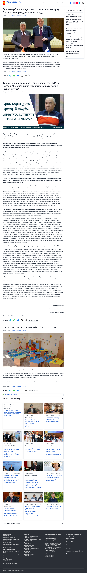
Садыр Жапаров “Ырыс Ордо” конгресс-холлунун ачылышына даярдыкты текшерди (12, 413)
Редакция (64, 2)
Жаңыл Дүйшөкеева (16, 15)
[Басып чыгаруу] (26, 75)
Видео (58, 2)
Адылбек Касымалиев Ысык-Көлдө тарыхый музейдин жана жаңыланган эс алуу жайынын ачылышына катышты (11, 452)
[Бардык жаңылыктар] (62, 524)
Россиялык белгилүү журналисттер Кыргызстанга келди (52, 419)
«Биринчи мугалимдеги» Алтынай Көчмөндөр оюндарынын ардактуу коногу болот (54, 478)
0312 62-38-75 (11, 537)
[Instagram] (73, 3)
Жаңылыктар (46, 2)
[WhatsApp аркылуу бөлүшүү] (14, 75)
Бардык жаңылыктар (11, 524)
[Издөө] (83, 3)
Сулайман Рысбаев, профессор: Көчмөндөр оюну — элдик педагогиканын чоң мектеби (32, 423)
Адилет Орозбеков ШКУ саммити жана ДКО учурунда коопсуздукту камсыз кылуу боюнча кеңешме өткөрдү (11, 479)
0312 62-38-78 (8, 547)
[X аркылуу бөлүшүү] (22, 75)
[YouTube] (76, 3)
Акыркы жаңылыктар (11, 399)
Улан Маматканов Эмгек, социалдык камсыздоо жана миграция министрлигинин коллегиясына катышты (53, 451)
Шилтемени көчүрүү (33, 75)
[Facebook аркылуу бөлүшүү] (18, 75)
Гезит (53, 2)
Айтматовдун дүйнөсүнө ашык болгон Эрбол (53, 507)
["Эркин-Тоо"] (13, 3)
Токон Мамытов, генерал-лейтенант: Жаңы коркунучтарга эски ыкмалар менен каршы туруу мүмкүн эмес (11, 513)
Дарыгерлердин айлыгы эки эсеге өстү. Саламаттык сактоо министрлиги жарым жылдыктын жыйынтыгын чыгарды (32, 511)
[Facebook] (70, 3)
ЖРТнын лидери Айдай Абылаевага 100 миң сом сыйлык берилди (32, 449)
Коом (24, 15)
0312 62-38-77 (8, 542)
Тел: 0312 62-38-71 (7, 560)
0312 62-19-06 (15, 551)
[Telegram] (79, 3)
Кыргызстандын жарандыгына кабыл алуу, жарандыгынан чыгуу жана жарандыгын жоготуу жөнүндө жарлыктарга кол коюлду (33, 483)
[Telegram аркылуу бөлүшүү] (10, 75)
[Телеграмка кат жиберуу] (33, 395)
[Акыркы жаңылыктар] (62, 399)
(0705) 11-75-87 (12, 554)
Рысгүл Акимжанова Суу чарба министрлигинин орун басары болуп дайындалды (74, 39)
